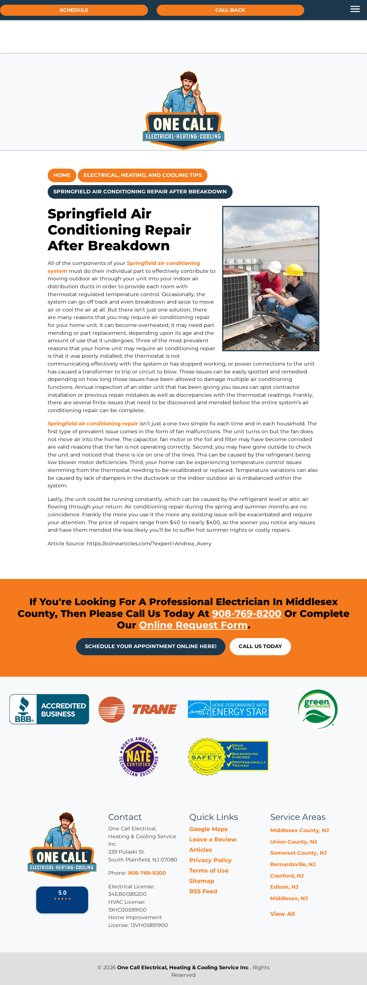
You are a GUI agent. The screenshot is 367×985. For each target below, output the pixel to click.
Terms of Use (209, 870)
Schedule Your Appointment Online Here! (150, 646)
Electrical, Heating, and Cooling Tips (143, 175)
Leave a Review (213, 839)
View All (282, 914)
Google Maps (208, 829)
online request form (193, 625)
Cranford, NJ (287, 876)
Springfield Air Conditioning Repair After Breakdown (140, 191)
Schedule (74, 10)
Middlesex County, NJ (299, 830)
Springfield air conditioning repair (93, 423)
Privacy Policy (210, 860)
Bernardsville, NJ (293, 864)
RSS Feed (203, 891)
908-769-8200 (246, 613)
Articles (200, 849)
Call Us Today (260, 646)
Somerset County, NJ (298, 853)
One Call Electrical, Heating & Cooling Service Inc (183, 967)
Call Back (230, 10)
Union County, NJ (293, 842)
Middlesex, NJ (289, 898)
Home (62, 175)
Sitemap (201, 881)
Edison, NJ (284, 887)
